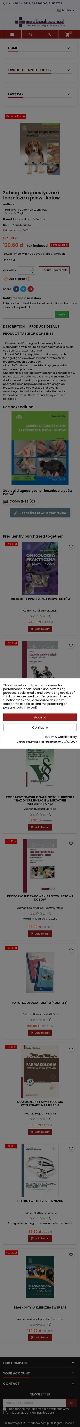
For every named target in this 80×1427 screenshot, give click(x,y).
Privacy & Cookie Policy (60, 737)
